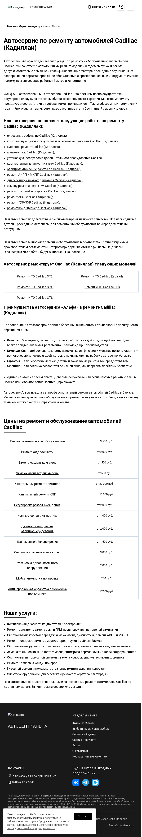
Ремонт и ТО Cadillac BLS (102, 287)
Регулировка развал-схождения (37, 505)
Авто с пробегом (83, 723)
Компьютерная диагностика (37, 515)
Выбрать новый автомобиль (90, 728)
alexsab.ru (128, 825)
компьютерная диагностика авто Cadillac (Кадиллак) (44, 163)
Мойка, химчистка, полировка (37, 578)
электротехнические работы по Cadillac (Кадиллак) (44, 169)
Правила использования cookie (109, 819)
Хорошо (83, 816)
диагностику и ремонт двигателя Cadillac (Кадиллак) (44, 180)
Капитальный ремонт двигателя (37, 484)
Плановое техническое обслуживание (37, 441)
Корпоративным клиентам (89, 756)
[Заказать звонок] (120, 6)
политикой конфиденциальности (36, 828)
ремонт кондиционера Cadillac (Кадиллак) (37, 208)
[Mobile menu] (130, 6)
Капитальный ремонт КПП (37, 494)
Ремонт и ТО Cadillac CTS (35, 297)
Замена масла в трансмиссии (37, 473)
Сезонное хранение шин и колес (37, 552)
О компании (80, 751)
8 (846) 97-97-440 (103, 7)
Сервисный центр (29, 26)
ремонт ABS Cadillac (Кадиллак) (29, 197)
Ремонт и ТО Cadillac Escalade (102, 276)
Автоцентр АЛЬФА (27, 726)
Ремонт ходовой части (37, 452)
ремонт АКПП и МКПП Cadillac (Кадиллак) (37, 174)
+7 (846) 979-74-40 (67, 804)
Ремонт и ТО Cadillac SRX (35, 287)
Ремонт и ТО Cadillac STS (35, 276)
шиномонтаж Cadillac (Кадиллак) (30, 152)
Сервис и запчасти (84, 739)
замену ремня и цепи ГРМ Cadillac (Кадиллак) (40, 186)
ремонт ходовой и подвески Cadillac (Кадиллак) (41, 191)
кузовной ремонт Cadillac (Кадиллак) (33, 147)
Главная (12, 26)
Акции (76, 745)
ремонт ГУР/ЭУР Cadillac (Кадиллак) (33, 202)
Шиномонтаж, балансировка (37, 542)
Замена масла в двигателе (37, 462)
